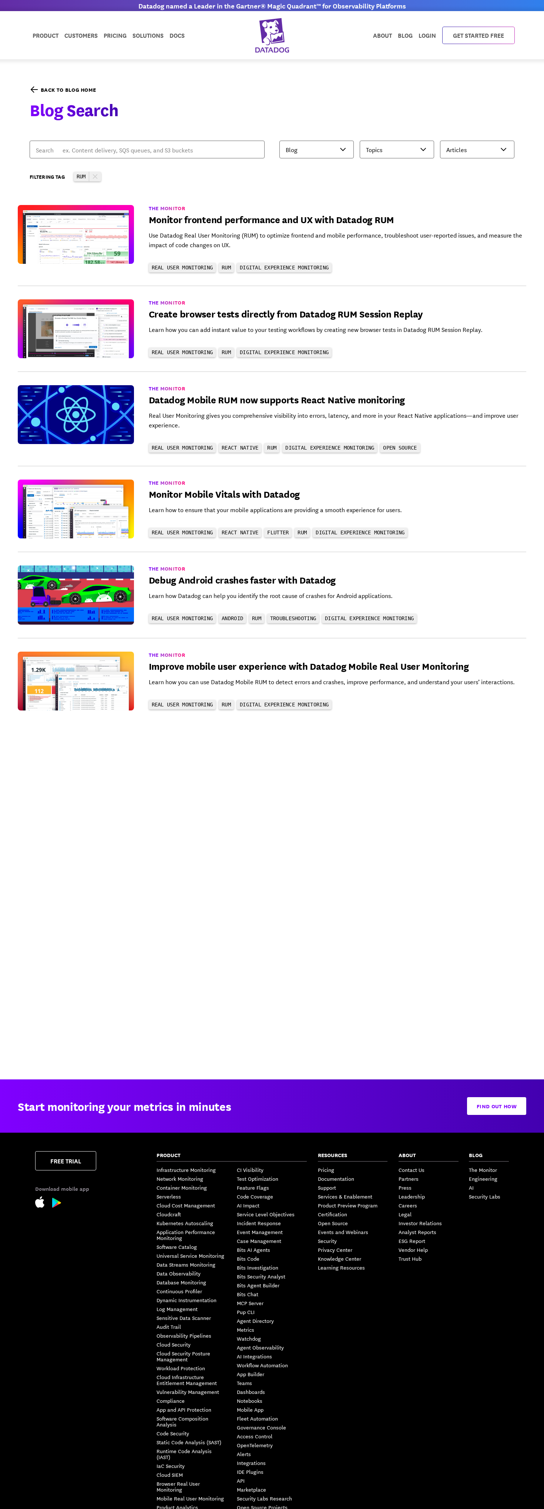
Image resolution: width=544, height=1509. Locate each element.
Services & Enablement (345, 1196)
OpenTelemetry (255, 1445)
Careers (408, 1205)
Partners (409, 1179)
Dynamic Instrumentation (186, 1300)
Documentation (336, 1179)
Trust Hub (410, 1258)
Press (405, 1187)
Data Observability (179, 1273)
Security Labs (484, 1196)
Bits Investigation (257, 1267)
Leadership (412, 1196)
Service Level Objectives (266, 1214)
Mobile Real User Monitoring (190, 1498)
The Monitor (483, 1170)
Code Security (173, 1433)
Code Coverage (255, 1196)
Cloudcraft (169, 1214)
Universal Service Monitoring (190, 1255)
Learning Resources (341, 1267)
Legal (405, 1214)
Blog (405, 35)
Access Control (254, 1436)
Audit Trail (169, 1327)
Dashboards (251, 1392)
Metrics (245, 1329)
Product (45, 35)
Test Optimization (257, 1179)
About (382, 35)
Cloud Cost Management (186, 1205)
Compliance (171, 1401)
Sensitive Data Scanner (184, 1318)
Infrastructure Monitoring (186, 1170)
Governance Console (261, 1427)
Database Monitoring (181, 1282)
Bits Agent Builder (258, 1285)
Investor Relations (420, 1223)
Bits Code (248, 1258)
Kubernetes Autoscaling (185, 1223)
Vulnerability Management (188, 1392)
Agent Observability (260, 1347)
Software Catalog (177, 1247)
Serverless (169, 1196)
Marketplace (251, 1489)
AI (471, 1187)
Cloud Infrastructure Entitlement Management (187, 1380)
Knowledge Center (339, 1258)
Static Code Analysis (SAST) (189, 1442)
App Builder (250, 1374)
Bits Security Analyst (261, 1276)
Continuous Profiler (179, 1291)
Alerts (244, 1454)
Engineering (483, 1179)
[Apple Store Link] (43, 1203)
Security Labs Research (264, 1498)
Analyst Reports (417, 1232)
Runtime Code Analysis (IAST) (184, 1454)
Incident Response (259, 1223)
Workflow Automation (262, 1365)
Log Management (177, 1309)
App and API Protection (184, 1409)
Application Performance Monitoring (186, 1235)
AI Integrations (254, 1356)
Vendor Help (413, 1250)
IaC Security (171, 1466)
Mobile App (250, 1409)
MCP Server (250, 1303)
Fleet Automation (257, 1418)
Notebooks (249, 1401)
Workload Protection (181, 1368)
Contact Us (411, 1170)
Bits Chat (247, 1294)
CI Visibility (250, 1170)
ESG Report (412, 1241)
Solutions (148, 35)
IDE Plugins (250, 1472)
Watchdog (249, 1338)
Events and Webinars (343, 1232)
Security (327, 1241)
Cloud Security (174, 1344)
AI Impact (248, 1205)
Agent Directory (255, 1321)
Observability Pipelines (184, 1335)
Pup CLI (246, 1312)
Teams (244, 1383)
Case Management (259, 1241)
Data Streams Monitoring (186, 1264)
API (241, 1480)
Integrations (251, 1463)
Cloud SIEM (170, 1475)
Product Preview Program (347, 1205)
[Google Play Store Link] (56, 1204)
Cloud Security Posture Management (183, 1356)
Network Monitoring (180, 1179)
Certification (332, 1214)
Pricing (326, 1170)
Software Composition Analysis (182, 1421)
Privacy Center (335, 1250)
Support (327, 1187)
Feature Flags (253, 1187)
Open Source (333, 1223)
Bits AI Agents (253, 1250)
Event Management (260, 1232)
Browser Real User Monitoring (178, 1486)
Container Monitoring (182, 1187)
